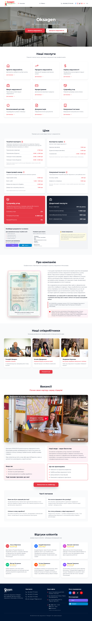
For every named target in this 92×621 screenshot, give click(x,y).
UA (84, 3)
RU (87, 3)
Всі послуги (46, 35)
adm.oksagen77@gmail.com (13, 242)
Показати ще (46, 371)
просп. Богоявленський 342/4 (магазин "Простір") (56, 592)
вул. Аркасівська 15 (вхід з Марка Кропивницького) (57, 596)
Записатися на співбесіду (46, 484)
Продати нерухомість (56, 30)
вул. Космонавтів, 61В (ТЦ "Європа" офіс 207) (55, 600)
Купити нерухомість (35, 30)
